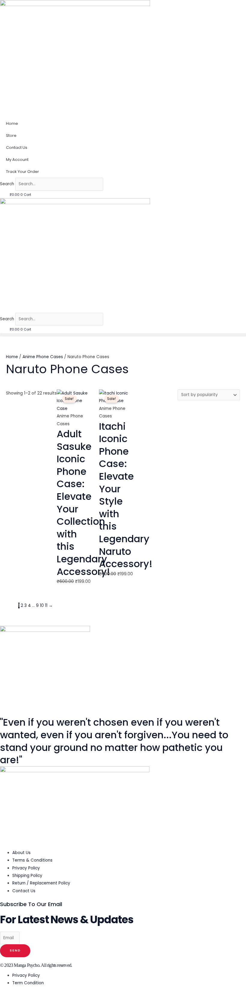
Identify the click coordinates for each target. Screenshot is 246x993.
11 (46, 605)
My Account (17, 159)
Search (7, 184)
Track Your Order (22, 171)
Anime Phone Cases (42, 357)
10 (42, 605)
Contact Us (16, 147)
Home (12, 123)
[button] (123, 335)
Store (11, 135)
